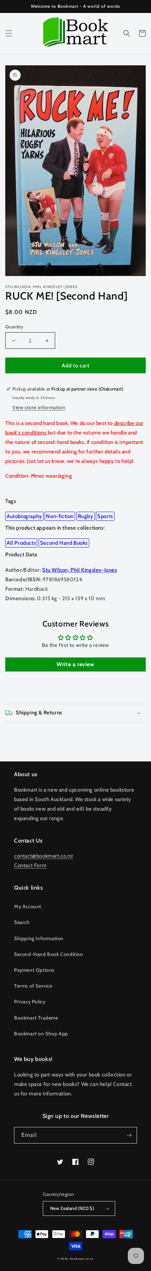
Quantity (14, 326)
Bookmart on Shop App (41, 1033)
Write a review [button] (75, 664)
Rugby (85, 516)
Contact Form (30, 865)
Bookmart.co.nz (82, 1258)
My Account (27, 906)
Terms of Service (33, 986)
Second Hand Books (64, 543)
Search (22, 922)
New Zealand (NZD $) (72, 1208)
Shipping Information (39, 938)
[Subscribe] (129, 1135)
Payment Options (34, 970)
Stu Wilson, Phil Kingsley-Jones (79, 570)
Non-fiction (60, 516)
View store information (38, 407)
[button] (9, 33)
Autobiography (24, 516)
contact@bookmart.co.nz (43, 856)
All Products (21, 543)
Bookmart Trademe (36, 1018)
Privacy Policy (29, 1001)
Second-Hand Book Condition (48, 954)
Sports (105, 516)
